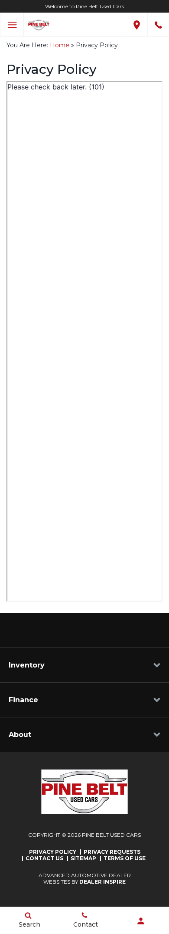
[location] (136, 25)
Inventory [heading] (27, 665)
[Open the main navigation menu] (12, 25)
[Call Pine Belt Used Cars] (158, 25)
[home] (38, 24)
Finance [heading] (23, 700)
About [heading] (20, 734)
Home (59, 45)
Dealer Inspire (102, 881)
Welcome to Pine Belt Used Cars (84, 6)
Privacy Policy (52, 851)
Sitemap (83, 858)
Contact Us (44, 858)
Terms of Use (125, 858)
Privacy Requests (112, 851)
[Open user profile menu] (141, 921)
